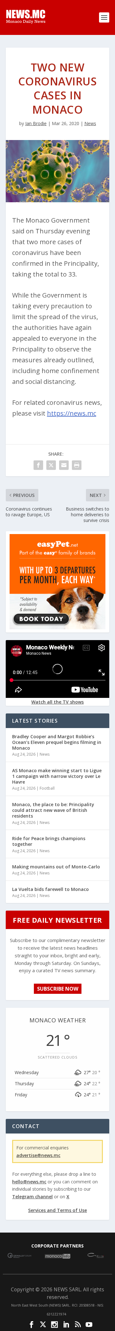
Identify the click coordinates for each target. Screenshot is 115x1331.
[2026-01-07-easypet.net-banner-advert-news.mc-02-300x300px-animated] (57, 628)
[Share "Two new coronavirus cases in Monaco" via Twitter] (51, 465)
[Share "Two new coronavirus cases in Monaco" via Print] (76, 465)
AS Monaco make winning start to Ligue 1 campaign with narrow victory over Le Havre (57, 776)
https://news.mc (71, 413)
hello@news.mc (29, 1182)
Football (47, 788)
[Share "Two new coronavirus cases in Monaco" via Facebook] (38, 465)
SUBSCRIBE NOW (57, 988)
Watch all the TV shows (57, 702)
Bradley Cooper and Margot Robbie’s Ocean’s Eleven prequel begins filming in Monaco (56, 742)
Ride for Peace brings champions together (48, 841)
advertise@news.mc (38, 1155)
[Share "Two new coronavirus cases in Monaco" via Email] (63, 465)
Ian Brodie (36, 123)
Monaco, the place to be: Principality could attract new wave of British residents (53, 810)
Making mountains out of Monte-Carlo (56, 867)
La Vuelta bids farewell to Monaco (50, 889)
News (90, 123)
